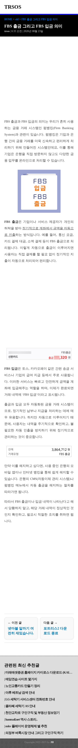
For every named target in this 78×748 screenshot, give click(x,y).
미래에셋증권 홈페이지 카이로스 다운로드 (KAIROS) (39, 672)
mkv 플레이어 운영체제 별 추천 (26, 726)
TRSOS (12, 7)
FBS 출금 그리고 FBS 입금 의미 (39, 19)
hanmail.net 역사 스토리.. (21, 719)
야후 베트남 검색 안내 (20, 692)
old (17, 19)
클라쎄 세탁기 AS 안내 (20, 706)
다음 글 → (55, 628)
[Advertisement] (39, 78)
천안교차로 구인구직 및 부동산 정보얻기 (32, 712)
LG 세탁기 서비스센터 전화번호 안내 (30, 699)
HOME (8, 19)
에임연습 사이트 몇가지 (21, 679)
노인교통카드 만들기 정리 (22, 686)
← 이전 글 (21, 628)
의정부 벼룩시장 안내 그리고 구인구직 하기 (34, 733)
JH (52, 742)
